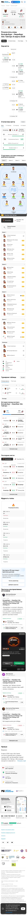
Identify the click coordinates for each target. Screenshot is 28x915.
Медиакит (3, 838)
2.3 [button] (22, 627)
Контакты (3, 835)
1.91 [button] (21, 734)
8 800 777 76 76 (9, 884)
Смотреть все (13, 740)
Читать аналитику (13, 580)
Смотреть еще (13, 449)
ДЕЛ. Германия (9, 768)
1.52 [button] (21, 702)
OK (23, 908)
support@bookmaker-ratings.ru (10, 885)
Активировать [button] (19, 663)
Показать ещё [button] (21, 760)
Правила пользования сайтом (7, 829)
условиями (9, 912)
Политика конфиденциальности (8, 832)
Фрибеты (22, 648)
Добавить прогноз (13, 584)
